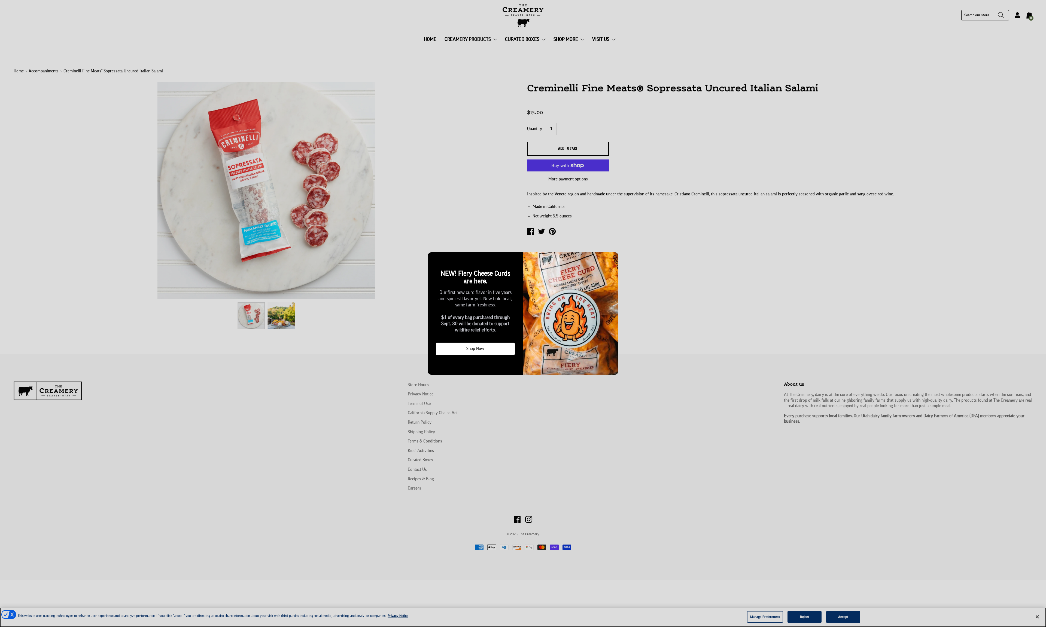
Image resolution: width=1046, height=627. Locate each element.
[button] (434, 258)
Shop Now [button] (475, 348)
